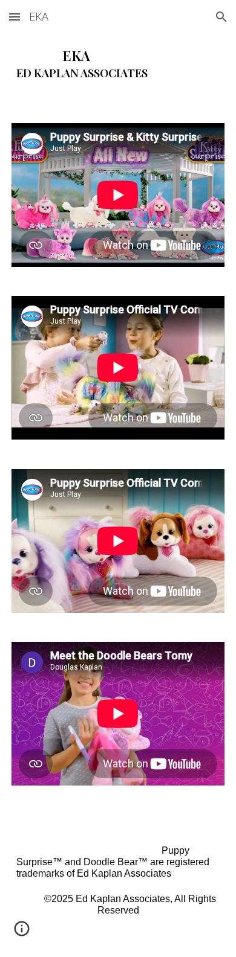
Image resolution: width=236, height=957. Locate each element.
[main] (118, 63)
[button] (14, 16)
